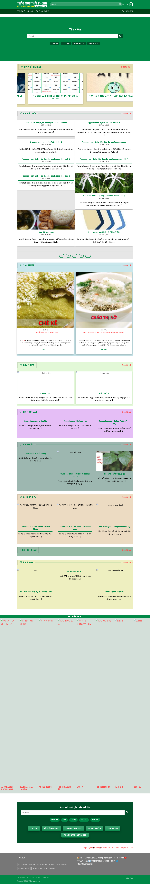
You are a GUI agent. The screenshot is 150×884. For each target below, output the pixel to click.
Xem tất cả (125, 67)
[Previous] (18, 90)
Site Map (129, 878)
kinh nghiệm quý (42, 864)
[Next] (132, 90)
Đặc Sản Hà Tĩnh (37, 868)
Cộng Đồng (45, 11)
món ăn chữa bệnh (61, 864)
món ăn (51, 864)
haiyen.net (116, 847)
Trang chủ (21, 11)
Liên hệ (37, 11)
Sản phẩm (30, 11)
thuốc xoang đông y (128, 847)
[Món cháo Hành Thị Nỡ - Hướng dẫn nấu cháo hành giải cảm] (104, 300)
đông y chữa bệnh (49, 868)
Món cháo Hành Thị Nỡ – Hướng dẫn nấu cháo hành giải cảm (103, 332)
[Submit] (120, 4)
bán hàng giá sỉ (22, 864)
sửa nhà (96, 847)
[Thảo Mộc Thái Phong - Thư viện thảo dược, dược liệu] (32, 4)
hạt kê (23, 340)
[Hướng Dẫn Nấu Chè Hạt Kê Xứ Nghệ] (45, 300)
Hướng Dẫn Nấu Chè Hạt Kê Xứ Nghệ (45, 332)
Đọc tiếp (45, 349)
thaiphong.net (79, 847)
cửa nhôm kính (105, 847)
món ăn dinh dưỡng (24, 868)
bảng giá (32, 864)
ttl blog (88, 847)
